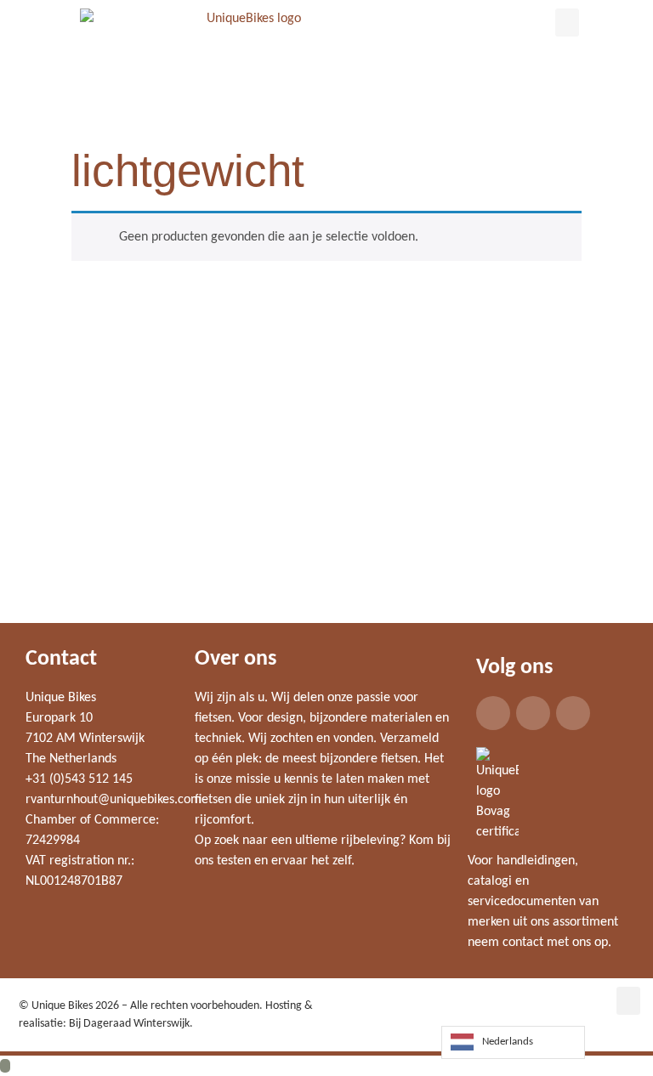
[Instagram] (533, 713)
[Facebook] (493, 713)
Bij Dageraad (100, 1023)
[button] (567, 22)
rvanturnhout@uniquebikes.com (114, 800)
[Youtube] (573, 713)
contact (523, 942)
